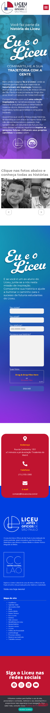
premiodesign (13, 633)
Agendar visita (13, 605)
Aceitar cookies (26, 709)
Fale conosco (13, 620)
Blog (10, 609)
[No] (43, 704)
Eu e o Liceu (12, 616)
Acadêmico (12, 603)
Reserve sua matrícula (16, 637)
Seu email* (15, 316)
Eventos (11, 618)
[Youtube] (36, 685)
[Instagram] (21, 685)
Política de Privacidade (16, 631)
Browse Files (27, 380)
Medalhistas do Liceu (15, 622)
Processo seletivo (14, 635)
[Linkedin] (29, 685)
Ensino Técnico (13, 613)
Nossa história (13, 624)
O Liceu (11, 628)
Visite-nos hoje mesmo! (14, 589)
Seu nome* (15, 307)
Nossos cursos (13, 626)
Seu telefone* (16, 325)
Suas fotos (26, 375)
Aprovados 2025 (14, 607)
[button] (46, 7)
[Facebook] (14, 685)
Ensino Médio (13, 611)
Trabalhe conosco (14, 639)
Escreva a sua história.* (20, 334)
